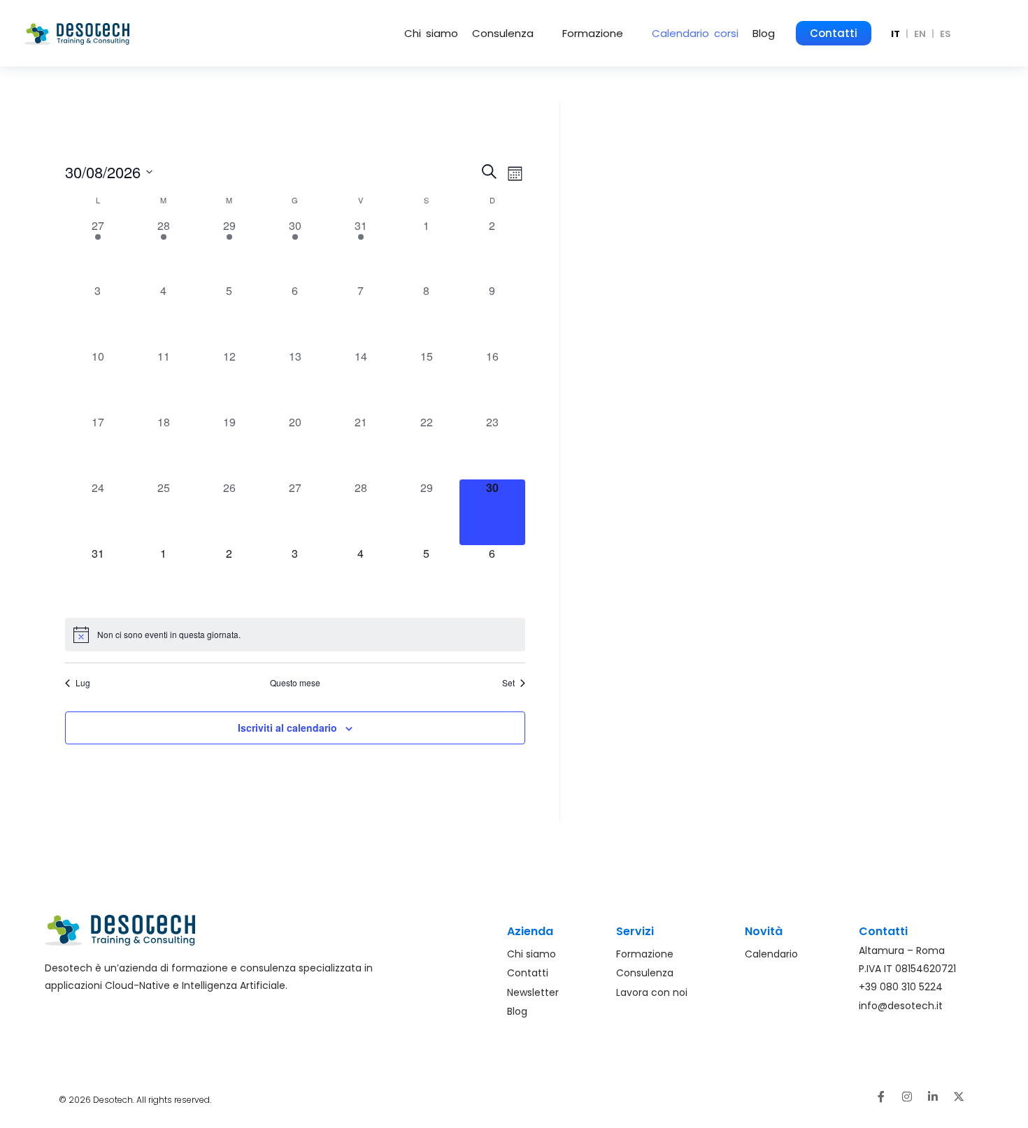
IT (895, 34)
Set (508, 682)
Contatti (833, 33)
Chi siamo (431, 33)
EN (920, 34)
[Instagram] (907, 1096)
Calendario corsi (695, 33)
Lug (83, 682)
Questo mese (295, 682)
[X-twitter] (959, 1096)
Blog (763, 33)
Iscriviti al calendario (287, 728)
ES (945, 34)
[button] (510, 33)
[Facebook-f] (881, 1096)
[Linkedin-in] (933, 1096)
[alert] (295, 634)
